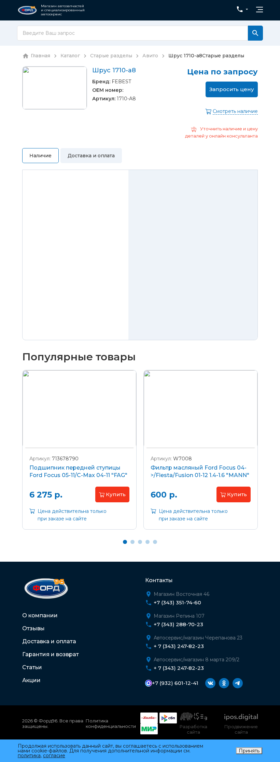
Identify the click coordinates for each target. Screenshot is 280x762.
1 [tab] (125, 542)
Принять (249, 751)
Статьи (32, 667)
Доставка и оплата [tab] (91, 156)
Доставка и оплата (49, 641)
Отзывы (33, 628)
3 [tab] (140, 542)
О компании (40, 615)
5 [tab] (155, 542)
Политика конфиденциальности (111, 723)
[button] (112, 494)
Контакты (159, 580)
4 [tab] (147, 542)
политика (29, 755)
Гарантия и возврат (50, 654)
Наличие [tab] (40, 156)
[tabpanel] (79, 455)
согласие (54, 755)
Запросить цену (231, 89)
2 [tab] (132, 542)
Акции (31, 680)
